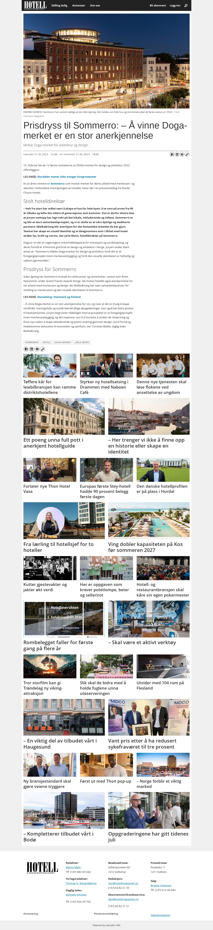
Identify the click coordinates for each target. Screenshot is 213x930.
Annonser (78, 5)
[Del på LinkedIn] (177, 154)
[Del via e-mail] (182, 154)
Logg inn (175, 5)
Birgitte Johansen (161, 885)
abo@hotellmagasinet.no (123, 899)
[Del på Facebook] (172, 154)
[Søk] (185, 5)
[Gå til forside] (35, 5)
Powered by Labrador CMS (106, 925)
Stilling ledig (59, 5)
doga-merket (63, 342)
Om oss (95, 5)
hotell (46, 342)
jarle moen (82, 342)
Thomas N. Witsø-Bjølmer (81, 883)
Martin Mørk (73, 867)
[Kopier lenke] (187, 154)
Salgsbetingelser (160, 915)
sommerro (32, 342)
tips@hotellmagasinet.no (123, 883)
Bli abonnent (158, 5)
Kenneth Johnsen (76, 894)
